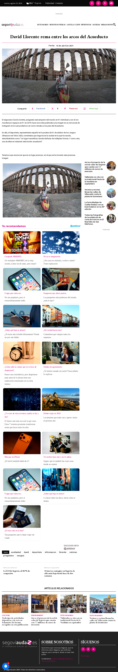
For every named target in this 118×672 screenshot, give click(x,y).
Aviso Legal (85, 656)
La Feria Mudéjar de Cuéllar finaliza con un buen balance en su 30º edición (95, 205)
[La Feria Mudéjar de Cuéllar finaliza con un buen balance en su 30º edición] (111, 206)
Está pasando (66, 615)
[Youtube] (111, 3)
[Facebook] (91, 3)
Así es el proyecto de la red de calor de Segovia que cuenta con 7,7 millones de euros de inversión (95, 166)
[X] (104, 3)
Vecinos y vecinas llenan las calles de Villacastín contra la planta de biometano (93, 193)
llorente (62, 552)
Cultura (6, 615)
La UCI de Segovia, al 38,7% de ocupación (16, 572)
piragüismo (8, 556)
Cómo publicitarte (48, 661)
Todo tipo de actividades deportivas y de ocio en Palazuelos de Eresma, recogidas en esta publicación (15, 621)
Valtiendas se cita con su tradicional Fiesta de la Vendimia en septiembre (94, 180)
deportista (37, 552)
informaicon (50, 552)
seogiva (20, 556)
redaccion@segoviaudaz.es (62, 659)
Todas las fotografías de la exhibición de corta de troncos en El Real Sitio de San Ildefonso (94, 219)
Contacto (59, 3)
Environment (37, 615)
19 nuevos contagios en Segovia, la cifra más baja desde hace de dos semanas (59, 573)
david (26, 552)
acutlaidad (16, 552)
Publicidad (49, 3)
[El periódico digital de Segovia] (14, 24)
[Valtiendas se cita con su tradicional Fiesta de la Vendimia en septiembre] (111, 180)
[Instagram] (98, 3)
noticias (73, 552)
